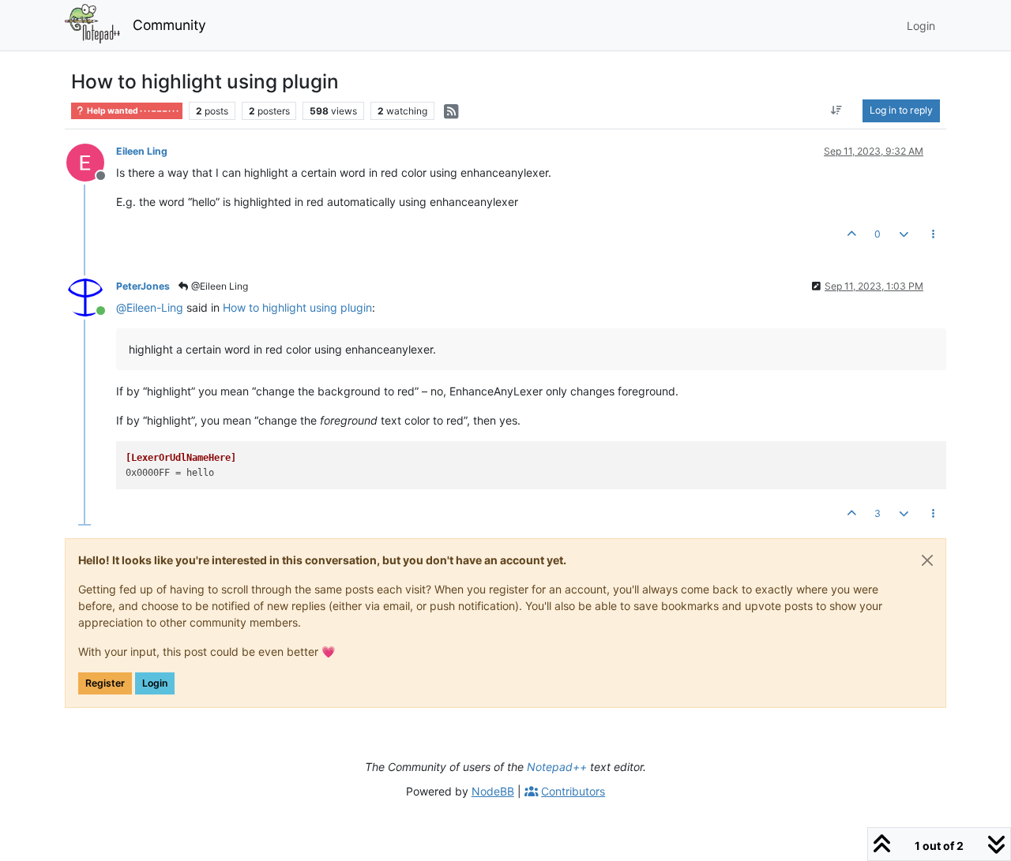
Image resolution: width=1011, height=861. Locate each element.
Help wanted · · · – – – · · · (132, 111)
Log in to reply (901, 110)
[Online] (91, 296)
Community (169, 25)
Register (105, 683)
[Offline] (91, 161)
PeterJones (143, 286)
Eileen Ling (141, 151)
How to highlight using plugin (297, 307)
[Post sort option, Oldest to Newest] (837, 110)
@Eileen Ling (218, 286)
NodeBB (493, 791)
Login (154, 683)
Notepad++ (557, 766)
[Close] (927, 560)
